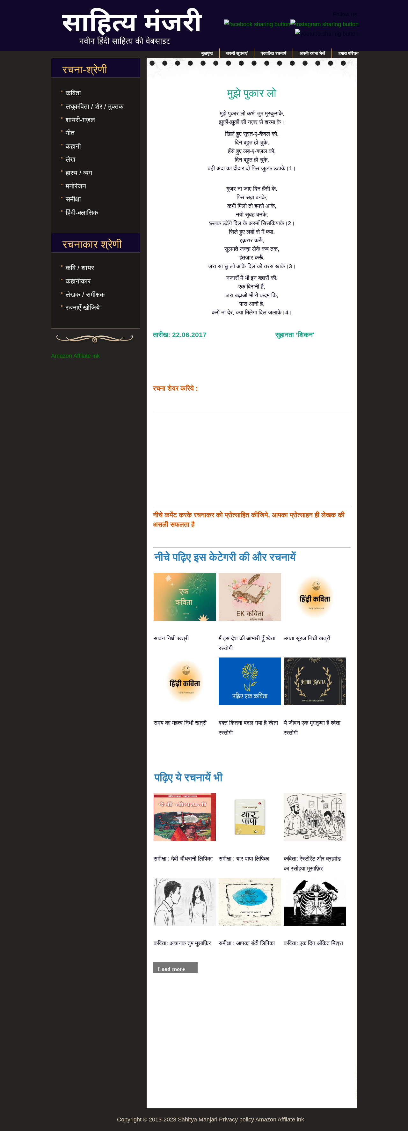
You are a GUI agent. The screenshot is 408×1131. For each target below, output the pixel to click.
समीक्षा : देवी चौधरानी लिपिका (183, 859)
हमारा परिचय (349, 53)
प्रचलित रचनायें (273, 53)
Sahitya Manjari (197, 1119)
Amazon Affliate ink (75, 356)
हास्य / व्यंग (79, 172)
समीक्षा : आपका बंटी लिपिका (247, 943)
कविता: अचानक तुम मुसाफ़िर (182, 943)
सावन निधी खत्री (171, 638)
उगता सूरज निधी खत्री (307, 638)
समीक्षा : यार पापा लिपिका (244, 859)
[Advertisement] (252, 458)
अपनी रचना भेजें (312, 53)
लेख (70, 159)
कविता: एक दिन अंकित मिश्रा (313, 943)
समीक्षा (73, 199)
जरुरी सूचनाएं (236, 53)
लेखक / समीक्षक (85, 294)
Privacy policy (236, 1119)
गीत (70, 132)
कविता (73, 93)
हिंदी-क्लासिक (82, 212)
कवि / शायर (80, 267)
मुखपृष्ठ (207, 53)
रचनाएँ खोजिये (83, 307)
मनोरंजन (76, 186)
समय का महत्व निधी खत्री (180, 723)
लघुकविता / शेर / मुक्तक (95, 106)
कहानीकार (78, 281)
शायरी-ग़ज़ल (80, 119)
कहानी (73, 146)
